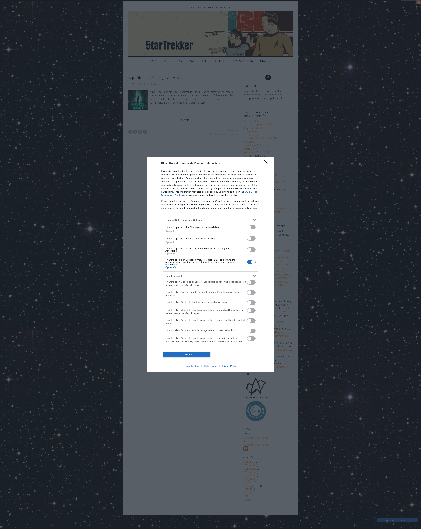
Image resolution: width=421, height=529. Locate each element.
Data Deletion (192, 366)
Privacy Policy (229, 366)
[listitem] (210, 220)
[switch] (251, 227)
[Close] (267, 163)
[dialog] (210, 264)
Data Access (210, 366)
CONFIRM (187, 354)
